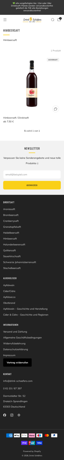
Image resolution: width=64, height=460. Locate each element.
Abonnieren (32, 185)
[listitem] (32, 7)
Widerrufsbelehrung (14, 343)
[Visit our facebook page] (4, 415)
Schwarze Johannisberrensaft (19, 262)
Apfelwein (8, 285)
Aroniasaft (9, 209)
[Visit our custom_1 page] (18, 415)
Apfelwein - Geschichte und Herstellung (25, 308)
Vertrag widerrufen (17, 362)
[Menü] (5, 19)
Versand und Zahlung (15, 331)
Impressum (9, 355)
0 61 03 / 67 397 (12, 388)
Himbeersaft (10, 238)
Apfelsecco (9, 297)
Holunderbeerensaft (14, 244)
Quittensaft (9, 250)
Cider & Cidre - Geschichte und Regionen (25, 314)
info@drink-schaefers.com (18, 380)
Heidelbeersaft (11, 232)
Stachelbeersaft (12, 268)
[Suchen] (52, 19)
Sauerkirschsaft (12, 256)
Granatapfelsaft (12, 226)
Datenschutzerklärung (15, 349)
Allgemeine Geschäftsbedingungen (22, 337)
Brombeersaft (10, 215)
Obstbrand (9, 302)
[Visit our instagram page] (11, 415)
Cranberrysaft (11, 220)
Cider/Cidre (9, 291)
